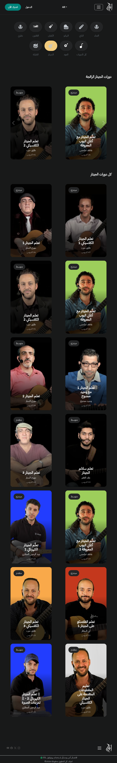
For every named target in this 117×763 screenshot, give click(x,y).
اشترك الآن (13, 7)
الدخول (28, 7)
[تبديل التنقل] (98, 7)
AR (64, 7)
